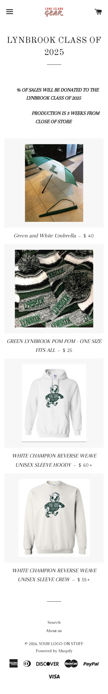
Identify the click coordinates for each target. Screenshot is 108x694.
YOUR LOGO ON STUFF (61, 643)
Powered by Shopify (54, 650)
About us (54, 630)
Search (54, 622)
